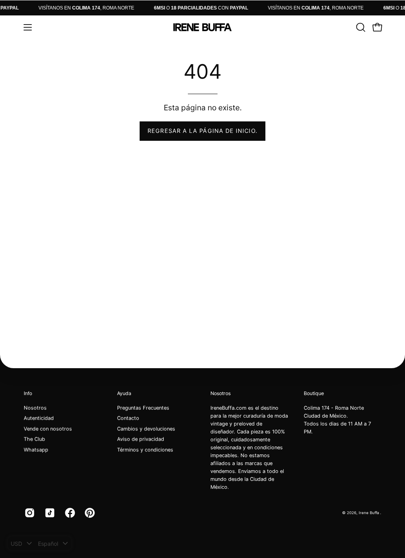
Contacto (128, 418)
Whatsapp (36, 450)
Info (28, 393)
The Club (34, 439)
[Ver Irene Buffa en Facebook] (69, 513)
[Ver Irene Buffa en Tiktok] (49, 513)
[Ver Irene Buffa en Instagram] (29, 513)
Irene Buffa (369, 512)
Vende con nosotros (48, 429)
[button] (359, 27)
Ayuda (124, 393)
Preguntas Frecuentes (143, 408)
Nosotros (35, 408)
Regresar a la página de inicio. (202, 130)
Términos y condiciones (145, 450)
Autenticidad (39, 418)
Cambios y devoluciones (146, 429)
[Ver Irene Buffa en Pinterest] (89, 513)
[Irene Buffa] (202, 27)
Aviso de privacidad (140, 439)
